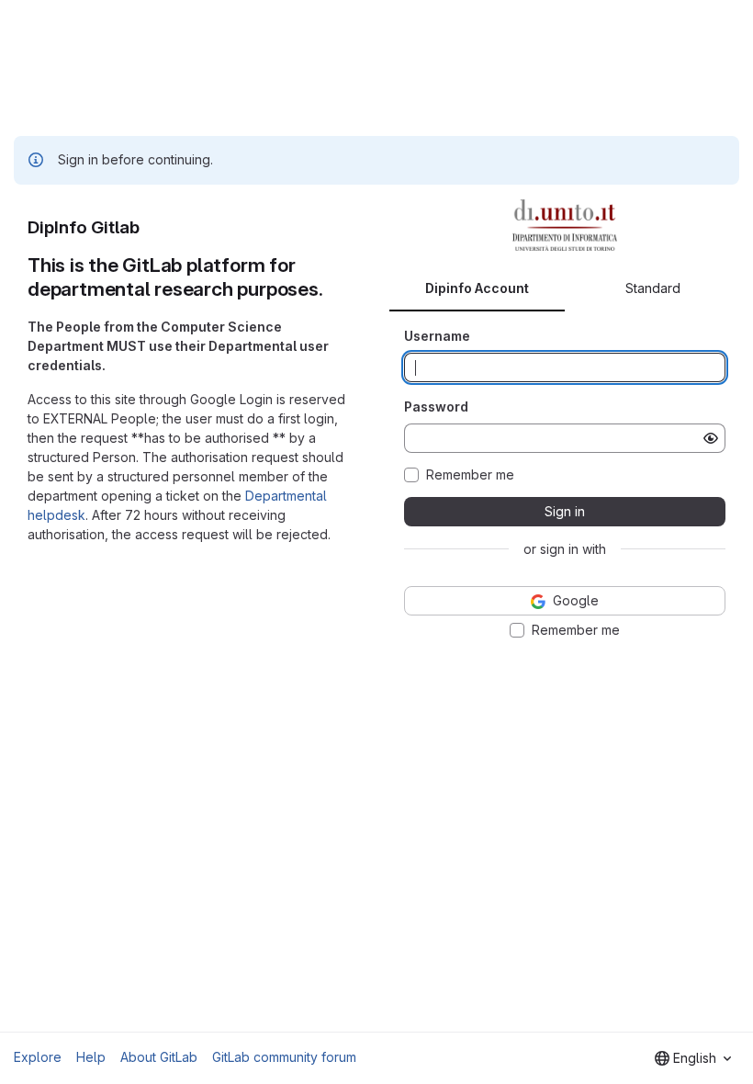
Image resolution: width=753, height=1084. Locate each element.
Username (437, 336)
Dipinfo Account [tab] (477, 288)
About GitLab (158, 1057)
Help (91, 1057)
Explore (38, 1057)
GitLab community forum (284, 1057)
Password (436, 406)
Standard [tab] (652, 288)
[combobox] (692, 1058)
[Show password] (710, 438)
